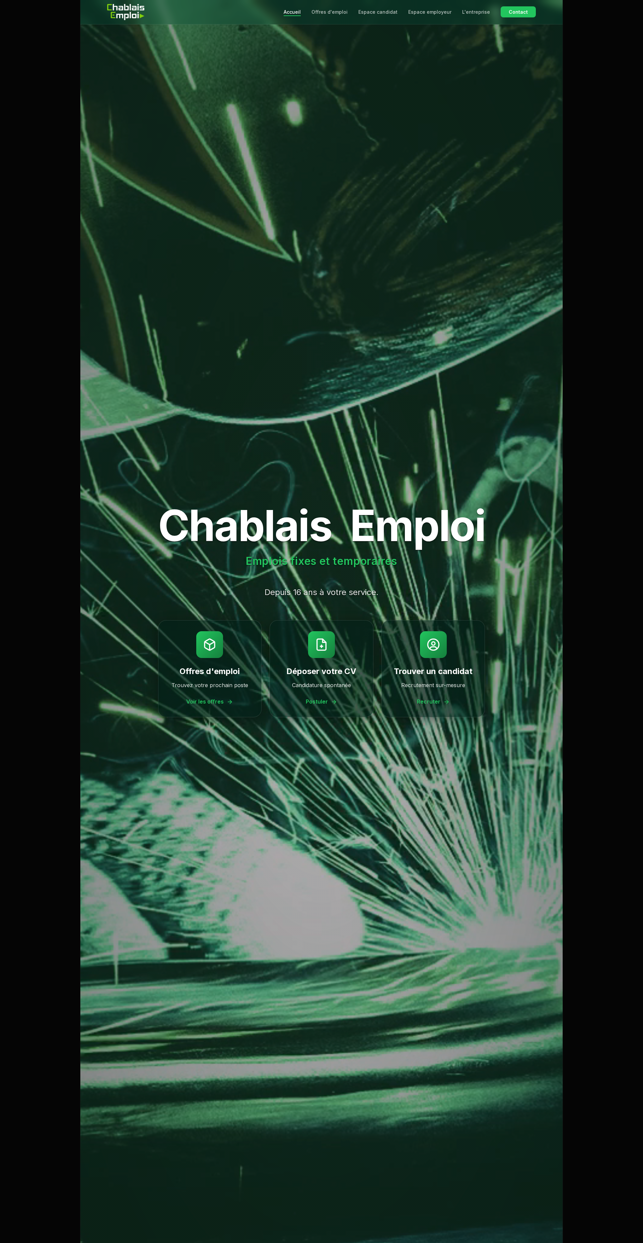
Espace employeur (429, 12)
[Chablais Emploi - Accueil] (125, 12)
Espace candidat (378, 12)
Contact (518, 12)
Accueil (292, 12)
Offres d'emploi (329, 12)
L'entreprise (476, 12)
